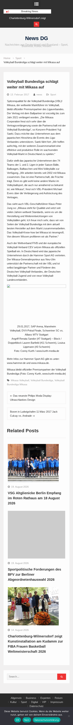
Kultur (13, 702)
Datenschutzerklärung (46, 720)
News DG (36, 38)
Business (31, 698)
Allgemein (16, 698)
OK (17, 720)
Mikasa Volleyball (20, 380)
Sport (53, 94)
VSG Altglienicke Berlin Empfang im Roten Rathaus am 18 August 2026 (34, 498)
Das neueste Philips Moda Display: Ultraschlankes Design (31, 397)
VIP (44, 702)
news (39, 94)
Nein (26, 720)
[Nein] (68, 716)
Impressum (56, 702)
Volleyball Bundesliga (42, 380)
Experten (45, 698)
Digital (34, 702)
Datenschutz (37, 706)
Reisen (58, 698)
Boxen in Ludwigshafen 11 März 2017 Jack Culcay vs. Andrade (34, 413)
